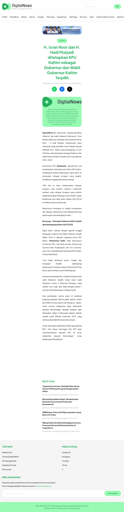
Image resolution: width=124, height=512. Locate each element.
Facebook (66, 452)
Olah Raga (73, 17)
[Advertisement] (62, 360)
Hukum (32, 17)
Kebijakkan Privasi (9, 465)
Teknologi (50, 17)
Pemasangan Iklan (9, 461)
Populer (41, 17)
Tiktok (64, 465)
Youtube (65, 461)
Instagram (66, 457)
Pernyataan (6, 469)
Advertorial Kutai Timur (105, 17)
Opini (92, 17)
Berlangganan (113, 493)
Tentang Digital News (10, 457)
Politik (4, 17)
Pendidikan (14, 17)
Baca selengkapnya (43, 486)
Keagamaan (62, 17)
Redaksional (7, 452)
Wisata (24, 17)
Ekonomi (83, 17)
